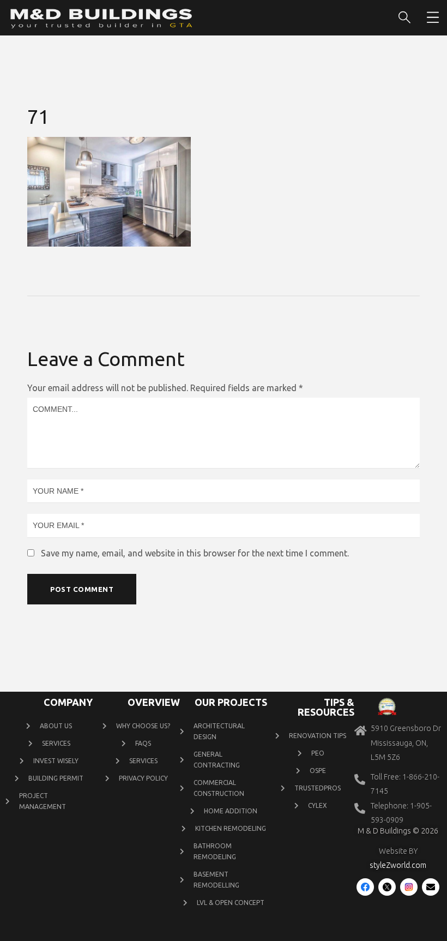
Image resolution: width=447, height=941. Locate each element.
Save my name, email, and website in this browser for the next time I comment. (195, 553)
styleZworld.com (398, 865)
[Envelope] (430, 887)
